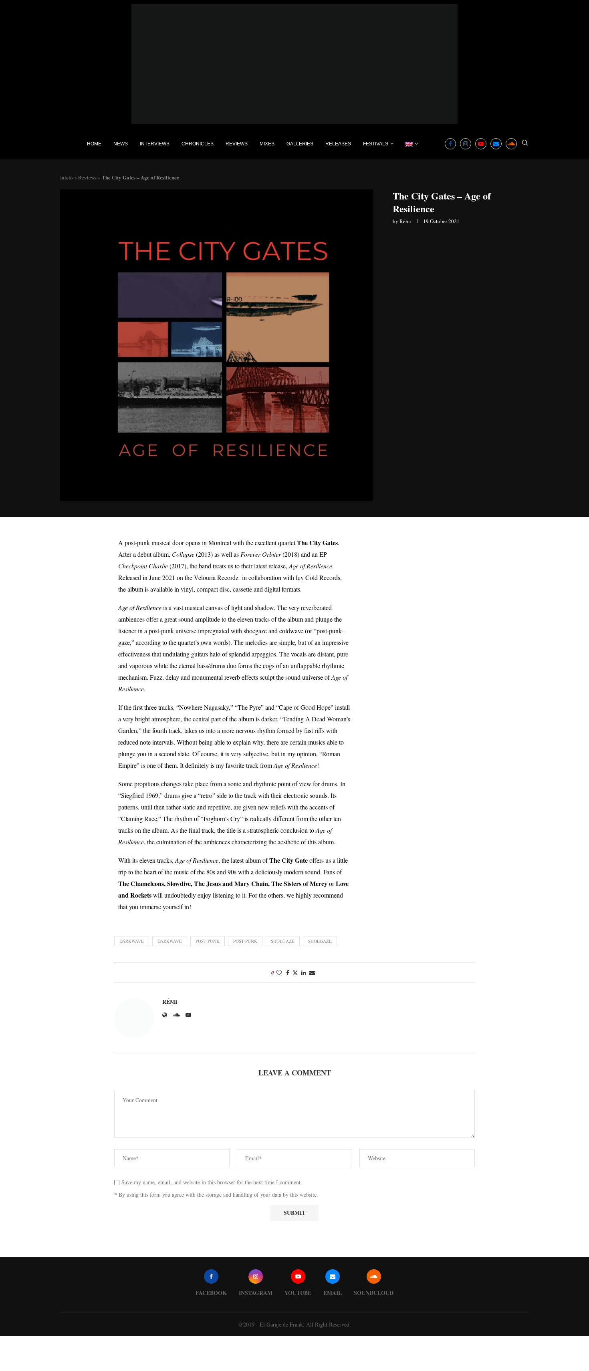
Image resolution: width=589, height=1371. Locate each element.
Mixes (267, 144)
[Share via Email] (312, 972)
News (120, 144)
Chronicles (198, 144)
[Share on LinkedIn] (303, 972)
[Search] (525, 143)
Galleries (299, 144)
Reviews (237, 144)
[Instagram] (465, 143)
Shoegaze (282, 941)
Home (94, 144)
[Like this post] (279, 972)
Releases (338, 144)
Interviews (154, 144)
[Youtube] (480, 143)
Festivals (375, 144)
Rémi (405, 221)
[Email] (496, 143)
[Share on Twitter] (295, 972)
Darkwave (131, 941)
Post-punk (208, 941)
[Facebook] (450, 143)
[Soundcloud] (511, 143)
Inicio (66, 177)
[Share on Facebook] (287, 972)
